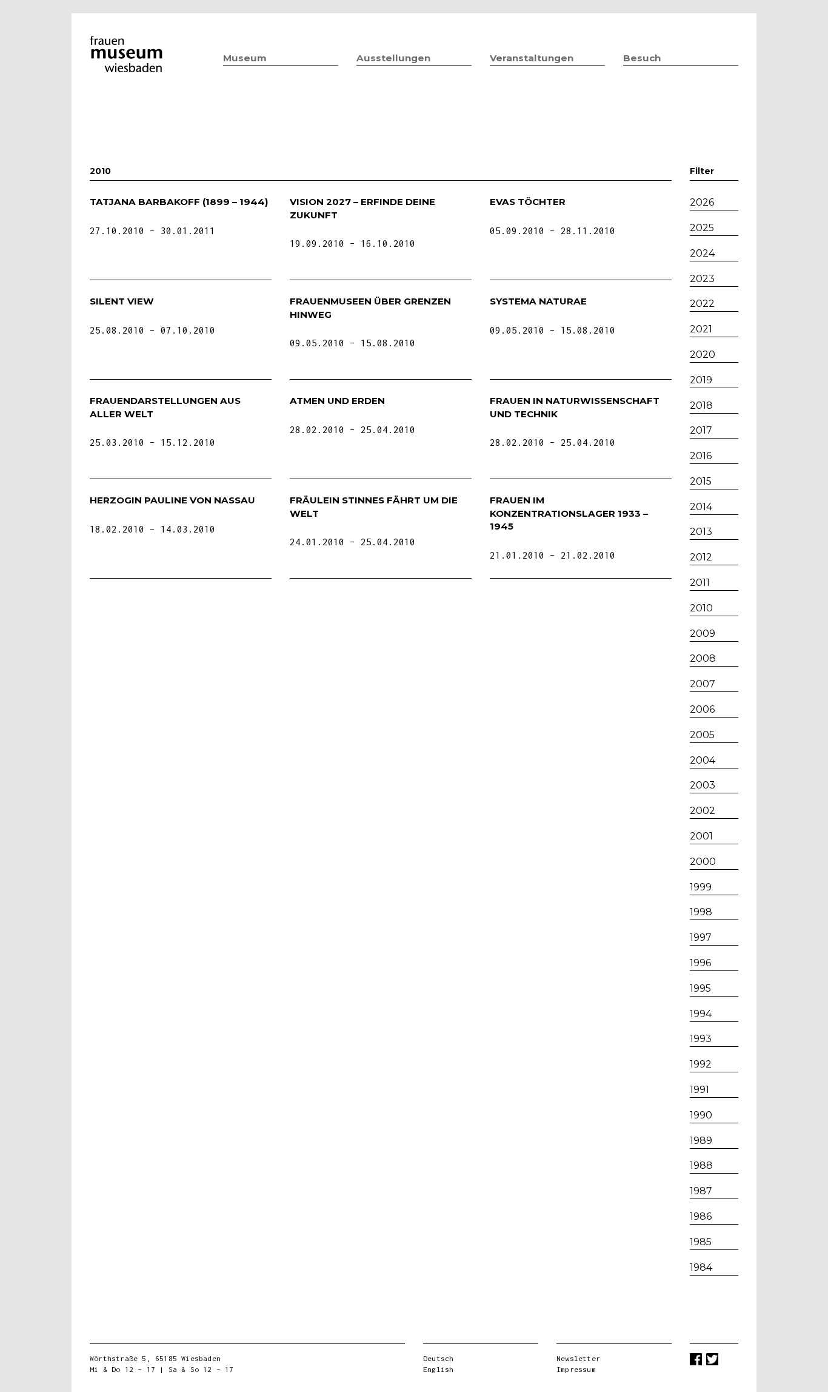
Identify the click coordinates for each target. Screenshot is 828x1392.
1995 (700, 988)
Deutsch (438, 1358)
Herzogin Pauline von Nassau (172, 500)
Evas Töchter (528, 201)
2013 (701, 531)
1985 (701, 1242)
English (438, 1369)
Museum (245, 58)
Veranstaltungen (531, 58)
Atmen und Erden (337, 400)
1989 (701, 1140)
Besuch (642, 58)
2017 (701, 430)
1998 (701, 912)
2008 (703, 658)
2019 (701, 380)
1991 (699, 1089)
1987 (701, 1191)
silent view (122, 301)
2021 (701, 329)
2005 (702, 735)
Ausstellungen (393, 58)
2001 (701, 836)
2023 (702, 278)
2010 (701, 608)
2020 (702, 354)
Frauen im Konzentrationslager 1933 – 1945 (569, 513)
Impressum (576, 1369)
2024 (702, 253)
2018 (701, 405)
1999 (701, 887)
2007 (702, 684)
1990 (701, 1115)
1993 (701, 1038)
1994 (701, 1014)
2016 (701, 456)
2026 (702, 202)
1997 (701, 937)
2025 (702, 228)
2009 (702, 633)
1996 (700, 963)
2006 (702, 709)
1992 (701, 1064)
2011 (700, 582)
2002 (702, 810)
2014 (701, 507)
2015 (701, 481)
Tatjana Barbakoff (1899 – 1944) (179, 201)
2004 (702, 760)
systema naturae (538, 301)
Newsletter (578, 1358)
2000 (703, 861)
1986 (701, 1216)
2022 (702, 303)
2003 (702, 785)
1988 (701, 1165)
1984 (701, 1267)
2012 (701, 557)
